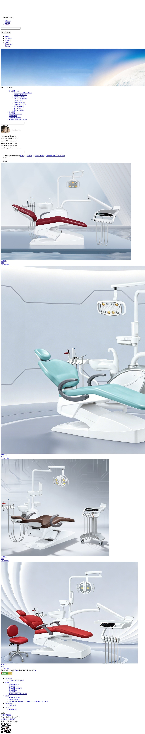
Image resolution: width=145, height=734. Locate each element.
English (7, 23)
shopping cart (7, 17)
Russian (7, 25)
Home (7, 36)
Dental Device (39, 156)
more (2, 263)
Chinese (8, 21)
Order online (5, 265)
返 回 (3, 32)
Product (29, 156)
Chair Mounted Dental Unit (55, 156)
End (34, 670)
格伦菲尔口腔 (6, 715)
